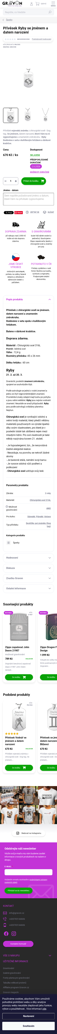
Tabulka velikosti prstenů (14, 982)
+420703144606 (17, 919)
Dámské (31, 516)
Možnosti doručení (39, 172)
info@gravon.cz (16, 913)
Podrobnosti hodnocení (41, 39)
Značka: (9, 47)
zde (44, 1008)
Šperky (16, 543)
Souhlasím (28, 1026)
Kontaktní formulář (18, 944)
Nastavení (28, 1016)
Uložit (19, 212)
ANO (48, 508)
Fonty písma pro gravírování (16, 978)
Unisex (47, 516)
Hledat (50, 12)
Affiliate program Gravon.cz (16, 987)
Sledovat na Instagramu (31, 833)
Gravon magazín (11, 992)
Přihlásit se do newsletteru (18, 891)
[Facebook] (5, 933)
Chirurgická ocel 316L (40, 500)
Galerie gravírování (12, 973)
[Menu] (53, 4)
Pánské (39, 516)
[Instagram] (13, 933)
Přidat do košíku (30, 181)
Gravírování (8, 968)
